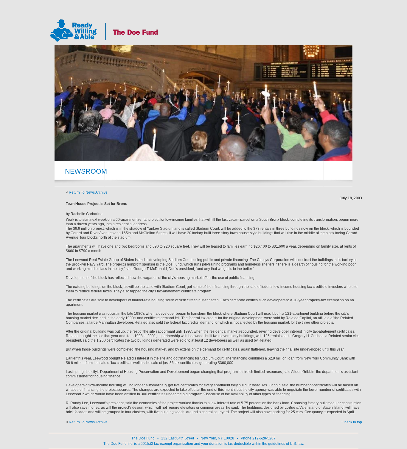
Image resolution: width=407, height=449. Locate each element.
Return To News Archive (88, 192)
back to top (353, 422)
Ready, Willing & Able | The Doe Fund (104, 30)
